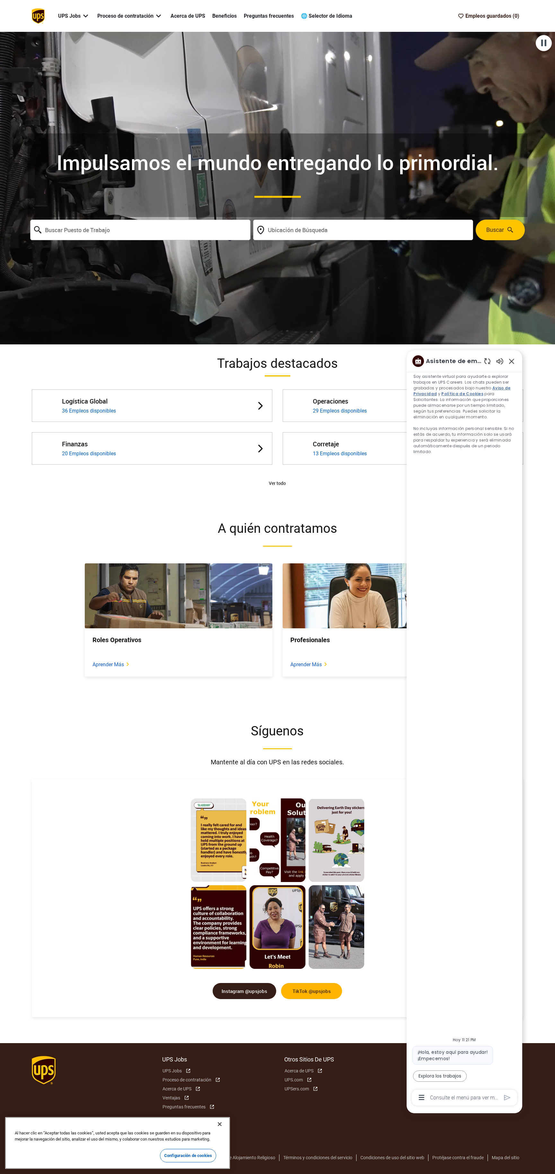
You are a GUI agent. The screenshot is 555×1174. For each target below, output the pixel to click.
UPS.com (294, 1080)
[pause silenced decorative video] (544, 43)
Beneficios (224, 16)
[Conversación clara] (487, 361)
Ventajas (171, 1098)
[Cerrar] (220, 1124)
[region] (464, 728)
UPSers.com (297, 1089)
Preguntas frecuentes (269, 16)
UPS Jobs (172, 1071)
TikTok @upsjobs (312, 991)
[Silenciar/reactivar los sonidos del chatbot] (500, 361)
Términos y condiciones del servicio (317, 1157)
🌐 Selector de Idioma (326, 16)
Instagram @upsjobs (244, 991)
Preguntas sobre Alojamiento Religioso (236, 1157)
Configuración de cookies (188, 1155)
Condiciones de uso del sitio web (392, 1157)
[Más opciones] (422, 1097)
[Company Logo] (38, 15)
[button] (277, 483)
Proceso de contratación (187, 1080)
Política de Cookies (462, 393)
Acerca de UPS (188, 16)
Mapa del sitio (505, 1157)
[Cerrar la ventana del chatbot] (511, 361)
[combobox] (140, 230)
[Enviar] (507, 1098)
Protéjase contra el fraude (458, 1157)
